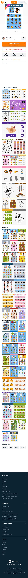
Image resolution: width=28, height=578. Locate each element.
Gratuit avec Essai (14, 44)
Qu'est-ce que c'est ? (16, 59)
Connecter (21, 2)
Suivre (23, 39)
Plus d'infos (5, 63)
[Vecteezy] (2, 2)
